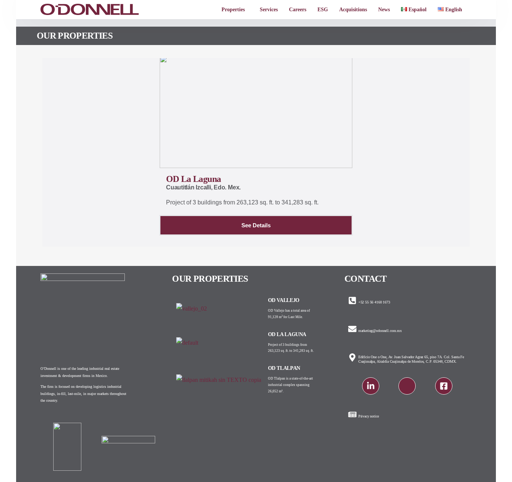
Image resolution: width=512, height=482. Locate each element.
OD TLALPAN (284, 368)
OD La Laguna (287, 334)
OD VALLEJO (283, 300)
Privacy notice (368, 416)
